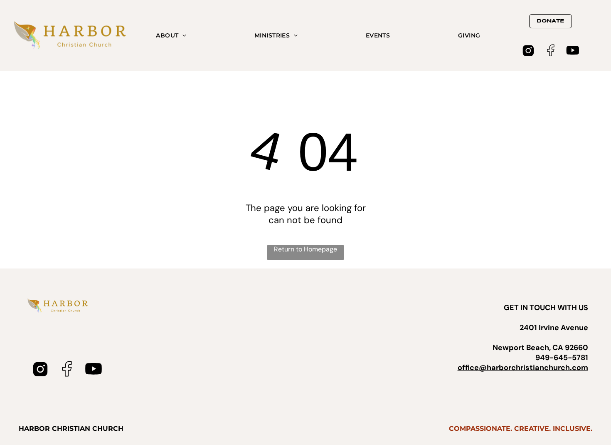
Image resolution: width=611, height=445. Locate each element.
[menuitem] (171, 35)
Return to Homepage (305, 249)
